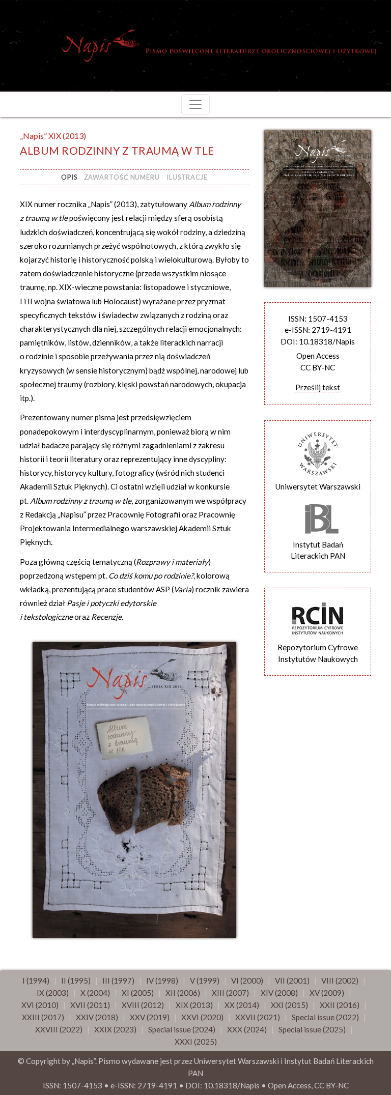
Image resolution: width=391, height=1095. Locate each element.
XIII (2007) (230, 992)
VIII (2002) (339, 980)
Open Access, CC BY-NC (308, 1085)
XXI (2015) (289, 1005)
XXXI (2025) (196, 1041)
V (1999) (204, 980)
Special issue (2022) (325, 1017)
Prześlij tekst (317, 387)
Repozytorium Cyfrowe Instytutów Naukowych (317, 653)
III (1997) (118, 980)
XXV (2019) (150, 1017)
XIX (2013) (194, 1005)
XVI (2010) (40, 1005)
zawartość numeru (122, 177)
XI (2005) (138, 992)
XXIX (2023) (115, 1029)
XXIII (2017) (43, 1017)
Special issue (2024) (181, 1029)
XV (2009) (327, 992)
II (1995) (76, 980)
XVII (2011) (90, 1005)
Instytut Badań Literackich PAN (318, 550)
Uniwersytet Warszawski (317, 486)
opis (69, 177)
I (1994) (35, 980)
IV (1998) (162, 980)
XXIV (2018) (97, 1017)
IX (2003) (53, 992)
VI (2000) (247, 980)
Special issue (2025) (312, 1029)
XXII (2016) (339, 1005)
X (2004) (95, 992)
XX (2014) (242, 1005)
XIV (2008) (279, 992)
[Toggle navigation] (195, 104)
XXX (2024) (247, 1029)
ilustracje (187, 177)
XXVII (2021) (257, 1017)
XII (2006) (182, 992)
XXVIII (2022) (58, 1029)
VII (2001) (292, 980)
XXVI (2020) (202, 1017)
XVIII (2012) (143, 1005)
